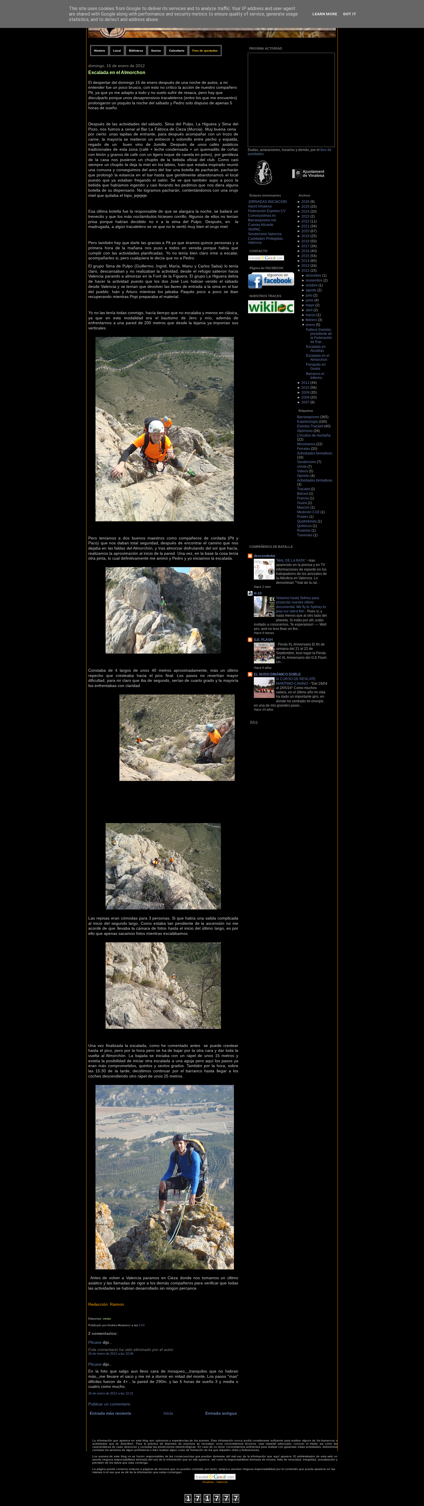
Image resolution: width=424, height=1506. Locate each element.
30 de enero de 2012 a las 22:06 (110, 1353)
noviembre (314, 280)
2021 (305, 226)
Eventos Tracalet (310, 426)
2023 (305, 216)
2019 (305, 236)
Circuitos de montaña (314, 435)
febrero (311, 320)
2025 (305, 207)
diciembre (313, 275)
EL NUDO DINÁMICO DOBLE (277, 674)
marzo (311, 315)
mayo (310, 305)
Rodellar (304, 531)
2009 (305, 392)
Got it (349, 14)
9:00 (142, 1325)
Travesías (304, 535)
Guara (302, 503)
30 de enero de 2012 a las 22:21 (110, 1393)
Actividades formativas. (315, 480)
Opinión (303, 476)
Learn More (324, 14)
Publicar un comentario (109, 1404)
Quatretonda (307, 521)
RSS (254, 722)
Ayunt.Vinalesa (260, 206)
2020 (305, 231)
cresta (107, 1318)
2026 (305, 202)
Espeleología (307, 422)
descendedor (264, 556)
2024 (305, 212)
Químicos (304, 526)
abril (309, 310)
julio (309, 295)
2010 (305, 388)
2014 (305, 261)
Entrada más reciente (110, 1413)
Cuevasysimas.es (262, 216)
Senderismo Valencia (265, 234)
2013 (305, 266)
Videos (302, 471)
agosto (311, 290)
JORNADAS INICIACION (267, 202)
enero (310, 325)
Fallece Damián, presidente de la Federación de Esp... (319, 336)
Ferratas (303, 449)
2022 (305, 221)
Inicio (168, 1413)
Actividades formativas (314, 453)
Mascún (303, 507)
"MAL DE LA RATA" (291, 560)
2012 (305, 271)
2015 (305, 256)
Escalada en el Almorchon (116, 72)
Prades (302, 517)
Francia (303, 498)
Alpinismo (305, 431)
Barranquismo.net (262, 220)
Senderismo (306, 462)
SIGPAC (254, 229)
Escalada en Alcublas (316, 349)
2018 (305, 241)
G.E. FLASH (263, 640)
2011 (305, 383)
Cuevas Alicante (260, 225)
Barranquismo (308, 417)
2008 (305, 397)
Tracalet (303, 489)
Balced (302, 494)
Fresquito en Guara (316, 367)
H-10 (258, 593)
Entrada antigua (221, 1413)
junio (310, 300)
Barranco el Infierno (315, 376)
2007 (305, 402)
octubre (312, 285)
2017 (305, 246)
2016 (305, 251)
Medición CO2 (308, 512)
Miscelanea (306, 444)
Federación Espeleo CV (267, 211)
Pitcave (95, 1342)
